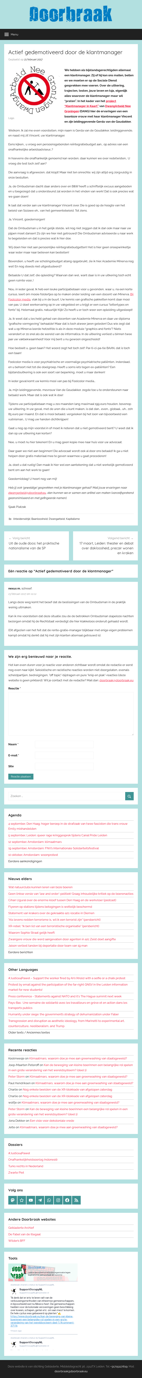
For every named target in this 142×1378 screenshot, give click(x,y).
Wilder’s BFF (16, 1240)
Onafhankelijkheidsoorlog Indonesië (32, 1159)
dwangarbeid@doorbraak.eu (27, 493)
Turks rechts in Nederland (25, 1166)
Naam (13, 744)
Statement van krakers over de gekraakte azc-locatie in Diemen (51, 913)
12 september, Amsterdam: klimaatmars (35, 842)
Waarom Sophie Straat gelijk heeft (31, 932)
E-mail (13, 755)
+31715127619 (118, 1366)
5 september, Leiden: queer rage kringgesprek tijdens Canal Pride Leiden (57, 835)
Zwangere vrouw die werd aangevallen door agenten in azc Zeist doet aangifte (62, 939)
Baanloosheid (39, 518)
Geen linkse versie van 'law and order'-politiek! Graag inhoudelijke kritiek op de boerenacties (70, 893)
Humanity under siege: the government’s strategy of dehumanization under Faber (63, 1014)
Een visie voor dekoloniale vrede (52, 1120)
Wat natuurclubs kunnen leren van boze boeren (40, 887)
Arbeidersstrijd (21, 518)
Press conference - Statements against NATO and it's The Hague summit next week (65, 996)
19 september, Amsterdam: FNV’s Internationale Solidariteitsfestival (53, 848)
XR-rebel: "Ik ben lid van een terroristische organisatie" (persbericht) (53, 926)
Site (11, 766)
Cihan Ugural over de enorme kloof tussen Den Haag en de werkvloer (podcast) (62, 900)
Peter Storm (16, 1076)
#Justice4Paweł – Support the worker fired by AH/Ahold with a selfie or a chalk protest (66, 978)
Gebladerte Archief (21, 1227)
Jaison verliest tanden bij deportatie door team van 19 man (47, 945)
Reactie (14, 688)
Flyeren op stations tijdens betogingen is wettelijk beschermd (50, 906)
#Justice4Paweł (19, 1153)
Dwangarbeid (57, 518)
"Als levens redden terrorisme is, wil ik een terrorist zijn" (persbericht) (54, 919)
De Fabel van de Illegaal (24, 1234)
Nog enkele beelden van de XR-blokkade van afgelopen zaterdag (67, 1089)
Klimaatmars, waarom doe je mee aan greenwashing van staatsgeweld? (78, 1058)
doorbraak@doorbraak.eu (116, 680)
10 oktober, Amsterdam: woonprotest (33, 855)
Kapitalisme (73, 518)
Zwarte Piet (16, 1172)
